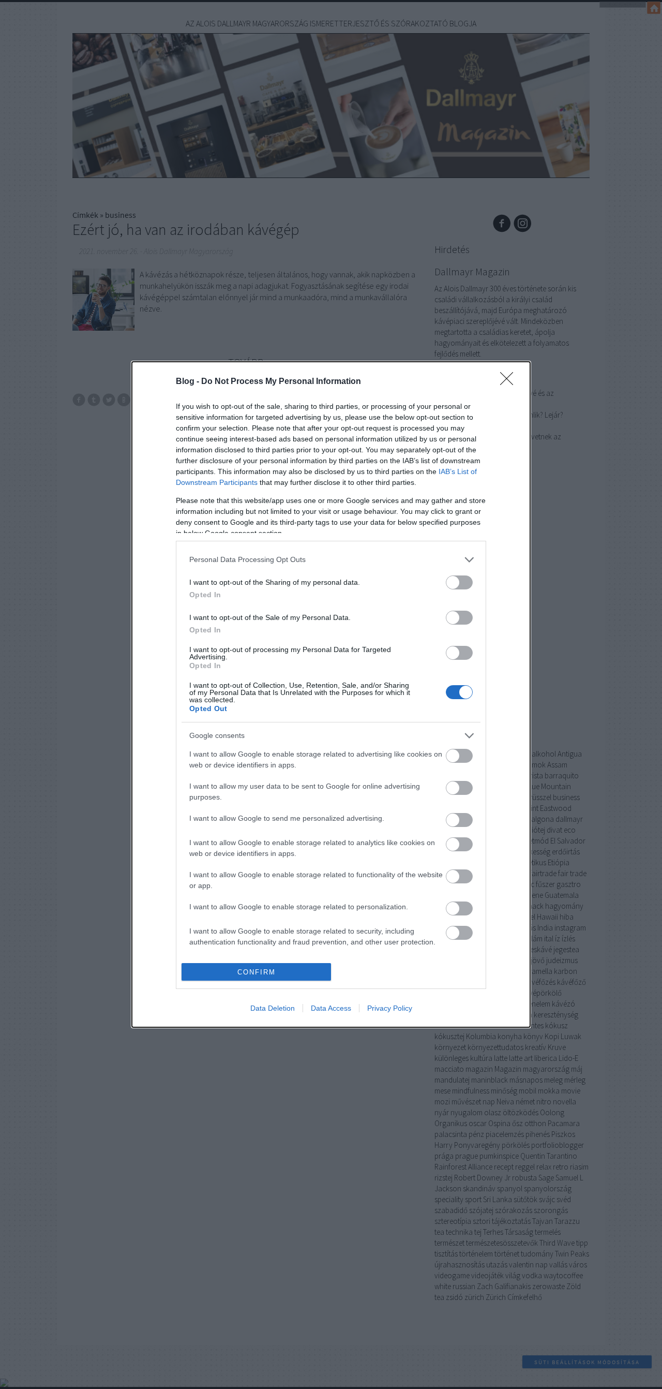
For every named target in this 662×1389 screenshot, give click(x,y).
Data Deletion (272, 1008)
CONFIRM (256, 972)
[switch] (459, 582)
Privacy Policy (389, 1008)
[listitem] (331, 559)
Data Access (331, 1008)
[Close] (510, 382)
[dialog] (331, 694)
